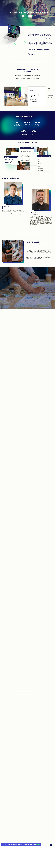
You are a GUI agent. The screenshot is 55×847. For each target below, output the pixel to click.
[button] (43, 2)
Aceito (38, 844)
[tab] (50, 88)
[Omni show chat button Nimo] (51, 845)
